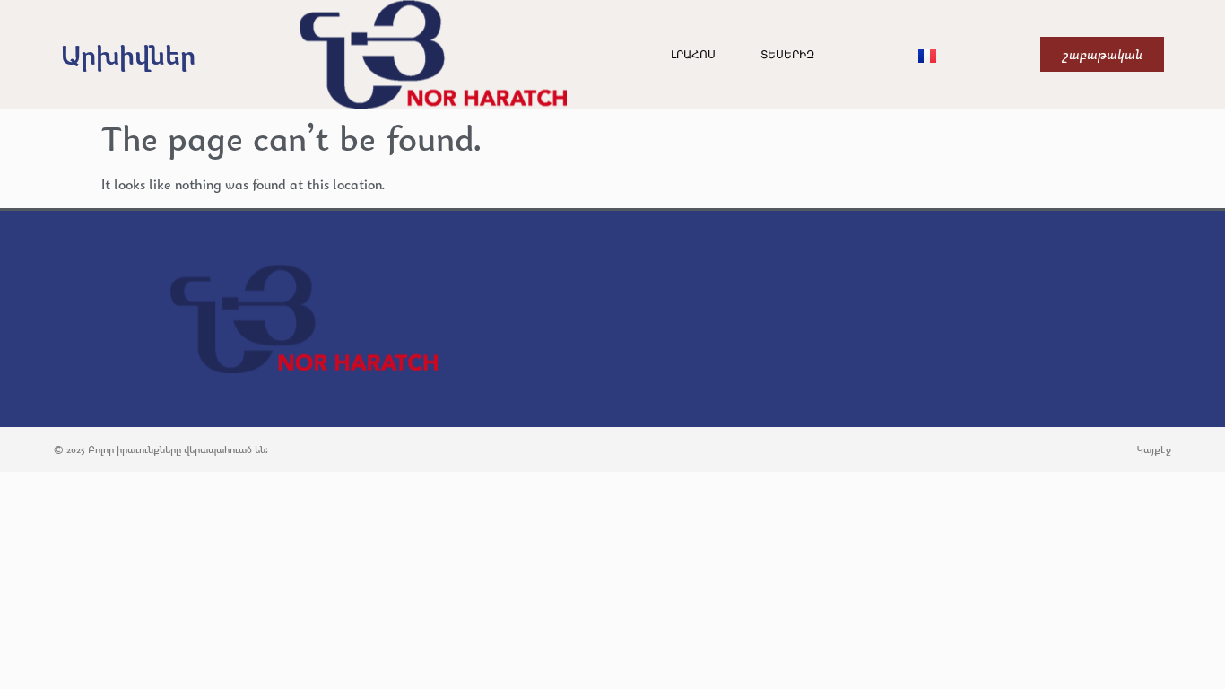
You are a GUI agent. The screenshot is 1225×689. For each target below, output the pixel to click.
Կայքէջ (1154, 449)
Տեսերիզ (787, 54)
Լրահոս (693, 54)
